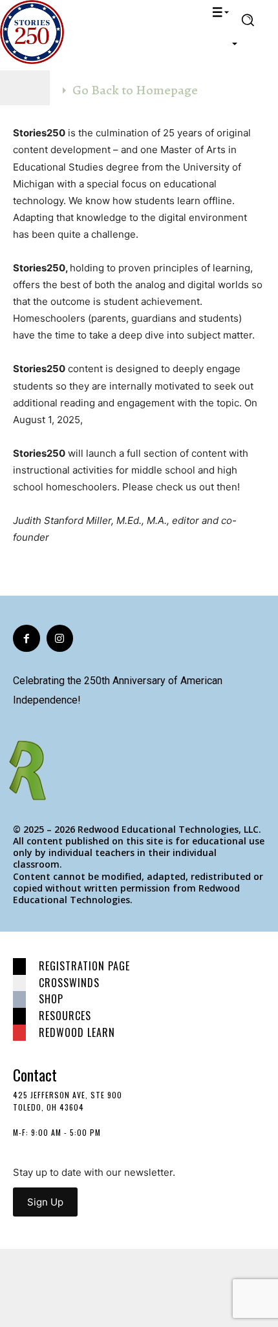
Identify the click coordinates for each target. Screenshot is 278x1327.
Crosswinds (69, 982)
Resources (65, 1015)
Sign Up (45, 1202)
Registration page (84, 966)
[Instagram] (60, 638)
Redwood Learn (77, 1032)
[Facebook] (26, 638)
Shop (51, 999)
